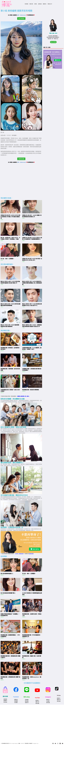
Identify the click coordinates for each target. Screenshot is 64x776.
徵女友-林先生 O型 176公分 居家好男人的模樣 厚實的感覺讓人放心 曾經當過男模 (32, 283)
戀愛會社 (44, 3)
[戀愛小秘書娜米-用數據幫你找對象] (60, 743)
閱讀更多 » (2, 594)
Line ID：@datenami (19, 553)
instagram (48, 697)
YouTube (37, 697)
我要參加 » (2, 350)
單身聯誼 (26, 3)
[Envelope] (62, 743)
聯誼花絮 (31, 3)
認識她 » (2, 219)
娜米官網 (5, 696)
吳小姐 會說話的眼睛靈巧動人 (8, 593)
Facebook (16, 697)
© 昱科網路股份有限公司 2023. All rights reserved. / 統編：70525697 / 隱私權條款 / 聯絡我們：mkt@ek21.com (19, 743)
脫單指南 (40, 3)
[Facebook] (53, 743)
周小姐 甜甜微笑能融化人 (7, 573)
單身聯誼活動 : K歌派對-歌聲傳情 (30, 389)
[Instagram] (57, 743)
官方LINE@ (27, 697)
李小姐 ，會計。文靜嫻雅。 (7, 258)
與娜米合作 (50, 3)
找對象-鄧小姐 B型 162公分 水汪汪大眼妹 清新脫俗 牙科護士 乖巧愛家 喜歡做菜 (10, 217)
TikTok (59, 695)
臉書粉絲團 (31, 553)
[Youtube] (55, 743)
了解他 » (2, 284)
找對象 (35, 3)
